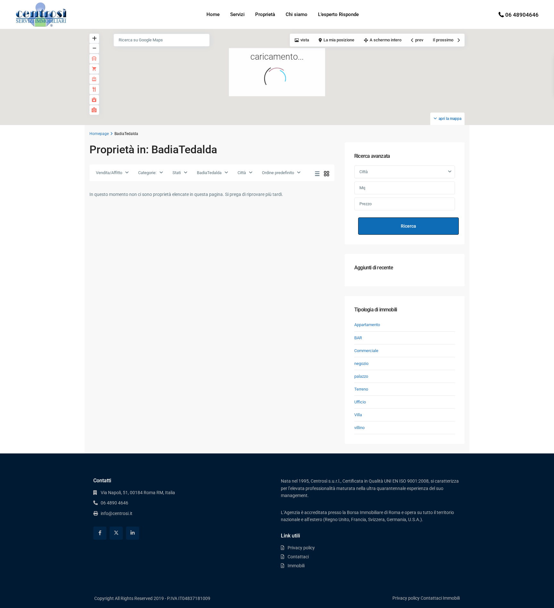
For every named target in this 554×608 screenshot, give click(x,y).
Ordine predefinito (278, 172)
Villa (358, 414)
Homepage (99, 133)
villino (359, 427)
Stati (176, 172)
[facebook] (99, 533)
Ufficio (360, 402)
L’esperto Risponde (338, 14)
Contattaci (298, 556)
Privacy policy (301, 547)
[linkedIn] (132, 533)
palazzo (361, 376)
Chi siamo (296, 14)
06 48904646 (522, 15)
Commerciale (366, 350)
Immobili (296, 565)
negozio (361, 363)
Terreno (361, 389)
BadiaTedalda (209, 172)
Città (242, 172)
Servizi (237, 14)
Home (213, 14)
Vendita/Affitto (109, 172)
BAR (358, 337)
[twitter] (116, 533)
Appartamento (367, 324)
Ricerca (408, 226)
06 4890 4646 (114, 502)
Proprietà (265, 14)
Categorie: (147, 172)
